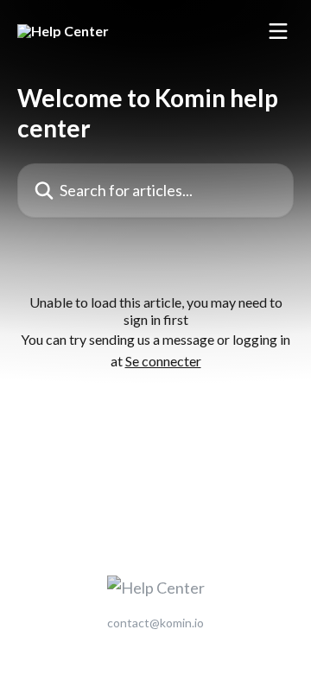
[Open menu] (278, 31)
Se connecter (163, 361)
